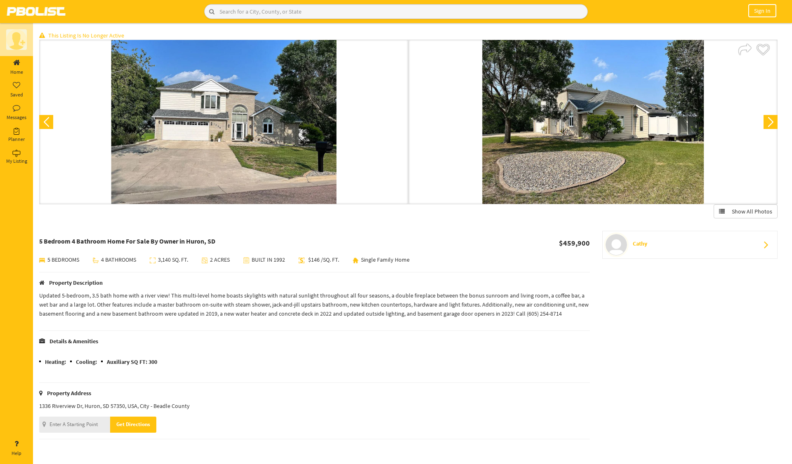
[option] (223, 122)
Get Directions (133, 424)
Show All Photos (750, 211)
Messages (16, 117)
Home (16, 72)
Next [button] (771, 122)
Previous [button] (46, 122)
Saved (16, 94)
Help (16, 453)
